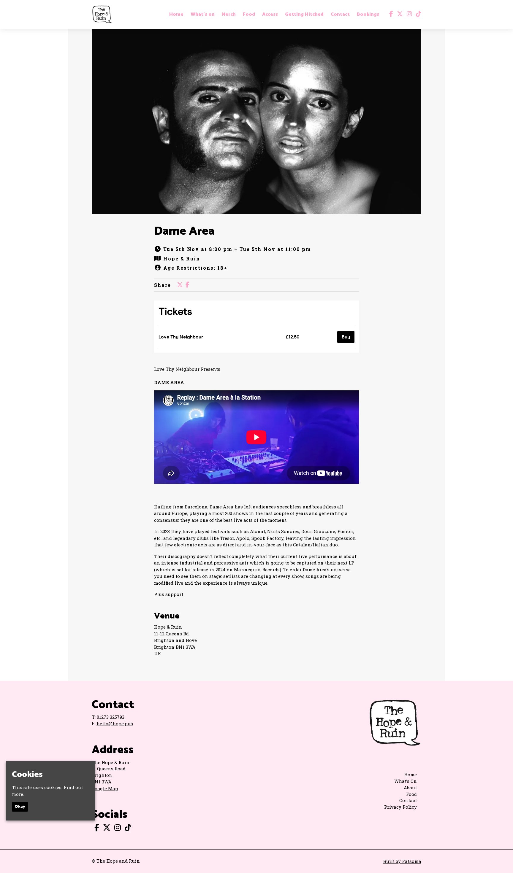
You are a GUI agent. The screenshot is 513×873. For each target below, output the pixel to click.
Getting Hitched (304, 14)
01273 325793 (110, 717)
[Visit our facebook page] (390, 14)
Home (176, 14)
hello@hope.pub (114, 723)
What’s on (203, 14)
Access (270, 14)
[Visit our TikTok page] (417, 14)
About (410, 788)
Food (249, 14)
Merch (229, 14)
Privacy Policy (400, 807)
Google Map (105, 788)
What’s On (405, 781)
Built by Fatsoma (402, 861)
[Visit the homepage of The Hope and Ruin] (102, 14)
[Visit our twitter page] (398, 14)
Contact (340, 14)
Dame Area (184, 231)
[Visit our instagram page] (408, 14)
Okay (20, 806)
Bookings (368, 14)
